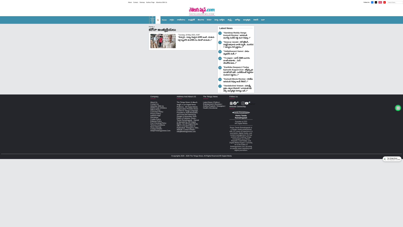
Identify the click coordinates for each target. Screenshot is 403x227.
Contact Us (154, 104)
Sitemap (142, 2)
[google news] (231, 103)
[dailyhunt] (252, 103)
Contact (135, 2)
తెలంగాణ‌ (201, 20)
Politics (216, 102)
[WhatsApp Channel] (398, 108)
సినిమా (209, 20)
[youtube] (247, 103)
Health (205, 108)
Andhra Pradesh (209, 106)
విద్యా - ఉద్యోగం (219, 20)
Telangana (220, 106)
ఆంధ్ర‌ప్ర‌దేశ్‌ (191, 20)
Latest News (226, 28)
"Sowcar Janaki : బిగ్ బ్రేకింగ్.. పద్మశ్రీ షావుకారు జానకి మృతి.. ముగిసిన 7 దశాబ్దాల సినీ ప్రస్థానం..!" (238, 44)
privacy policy (155, 114)
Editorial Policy (156, 121)
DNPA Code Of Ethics (158, 108)
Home (164, 20)
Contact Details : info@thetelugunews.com (160, 130)
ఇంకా (263, 20)
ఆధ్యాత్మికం (247, 20)
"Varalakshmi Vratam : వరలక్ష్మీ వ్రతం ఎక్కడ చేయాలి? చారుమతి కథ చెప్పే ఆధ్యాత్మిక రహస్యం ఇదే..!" (237, 88)
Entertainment (208, 104)
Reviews (218, 104)
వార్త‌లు (172, 20)
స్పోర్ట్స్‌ (230, 20)
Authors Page (150, 2)
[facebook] (235, 103)
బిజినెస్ (255, 20)
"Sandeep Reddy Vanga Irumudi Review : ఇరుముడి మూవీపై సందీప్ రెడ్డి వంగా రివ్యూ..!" (237, 35)
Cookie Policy (155, 119)
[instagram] (243, 103)
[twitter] (239, 103)
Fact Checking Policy (158, 123)
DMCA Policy (155, 110)
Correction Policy (156, 112)
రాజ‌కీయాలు (181, 20)
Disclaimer (154, 117)
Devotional (213, 108)
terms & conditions (157, 125)
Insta (380, 2)
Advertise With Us (161, 2)
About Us (153, 102)
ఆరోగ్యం (237, 20)
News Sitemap (155, 127)
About (130, 2)
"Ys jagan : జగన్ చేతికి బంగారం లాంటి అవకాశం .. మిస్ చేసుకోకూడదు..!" (236, 60)
